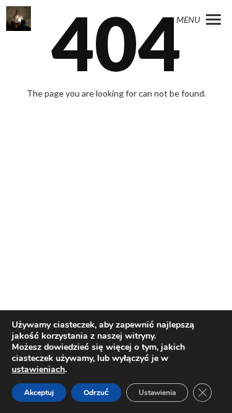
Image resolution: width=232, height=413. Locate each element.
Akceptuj (39, 393)
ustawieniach (38, 369)
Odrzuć (96, 393)
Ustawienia (157, 393)
